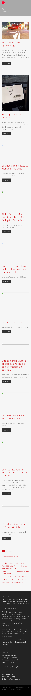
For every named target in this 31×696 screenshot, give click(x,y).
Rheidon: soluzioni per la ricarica (13, 563)
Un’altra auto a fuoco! (13, 322)
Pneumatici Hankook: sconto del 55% (14, 576)
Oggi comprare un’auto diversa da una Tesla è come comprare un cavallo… (14, 365)
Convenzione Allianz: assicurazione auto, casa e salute (15, 572)
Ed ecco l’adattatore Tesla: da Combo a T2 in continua (14, 472)
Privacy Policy (16, 667)
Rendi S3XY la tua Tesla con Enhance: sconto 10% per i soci (14, 567)
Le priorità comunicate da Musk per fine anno (15, 167)
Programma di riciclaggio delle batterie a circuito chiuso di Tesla (14, 268)
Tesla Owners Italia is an (14, 642)
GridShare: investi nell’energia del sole (14, 579)
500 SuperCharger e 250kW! (12, 116)
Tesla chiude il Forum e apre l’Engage (14, 44)
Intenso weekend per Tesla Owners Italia (13, 417)
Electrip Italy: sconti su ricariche (12, 582)
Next (10, 551)
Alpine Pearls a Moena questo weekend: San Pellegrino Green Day (13, 217)
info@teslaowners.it (13, 679)
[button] (29, 2)
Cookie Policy (6, 667)
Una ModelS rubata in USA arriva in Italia (13, 525)
